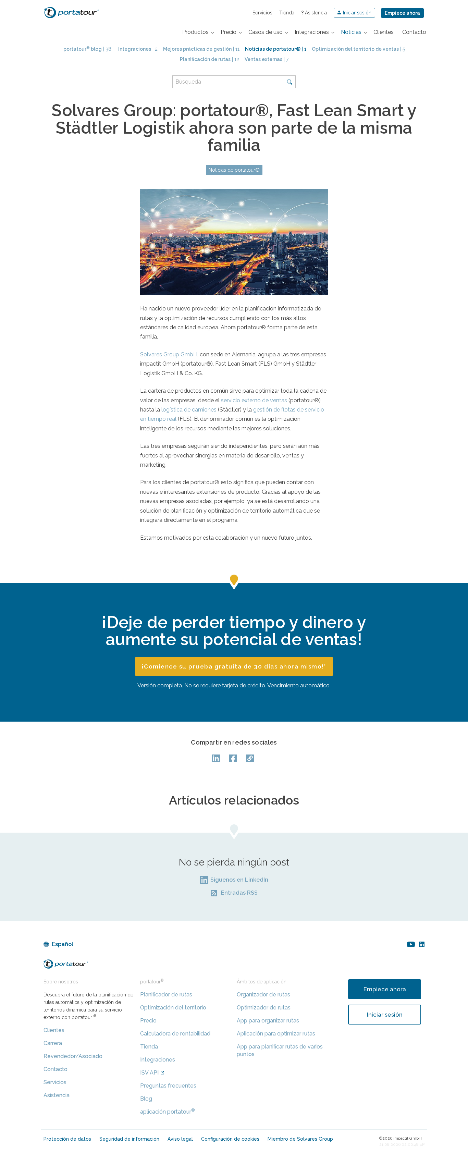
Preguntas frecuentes (168, 1085)
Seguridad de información (129, 1139)
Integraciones (157, 1059)
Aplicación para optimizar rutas (276, 1033)
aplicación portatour (167, 1111)
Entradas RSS (239, 893)
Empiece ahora (402, 13)
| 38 (87, 49)
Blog (146, 1098)
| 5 (358, 49)
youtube (411, 944)
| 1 (275, 49)
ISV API (149, 1072)
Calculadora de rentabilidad (175, 1033)
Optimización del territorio (173, 1007)
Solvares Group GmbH (168, 354)
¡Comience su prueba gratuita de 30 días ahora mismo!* (234, 666)
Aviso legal (180, 1139)
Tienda (286, 12)
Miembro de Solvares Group (300, 1139)
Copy (251, 758)
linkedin (421, 944)
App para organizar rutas (268, 1020)
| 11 (201, 49)
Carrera (53, 1043)
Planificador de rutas (166, 994)
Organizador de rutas (263, 994)
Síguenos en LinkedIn (239, 879)
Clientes (54, 1030)
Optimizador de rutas (264, 1007)
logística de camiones (189, 409)
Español (62, 944)
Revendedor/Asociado (73, 1056)
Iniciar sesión (385, 1014)
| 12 (209, 59)
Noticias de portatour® (234, 170)
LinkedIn (217, 758)
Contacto (55, 1069)
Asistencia (314, 12)
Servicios (262, 12)
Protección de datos (67, 1139)
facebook (234, 758)
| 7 (266, 59)
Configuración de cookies (230, 1139)
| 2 (138, 49)
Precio (148, 1020)
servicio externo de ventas (254, 400)
